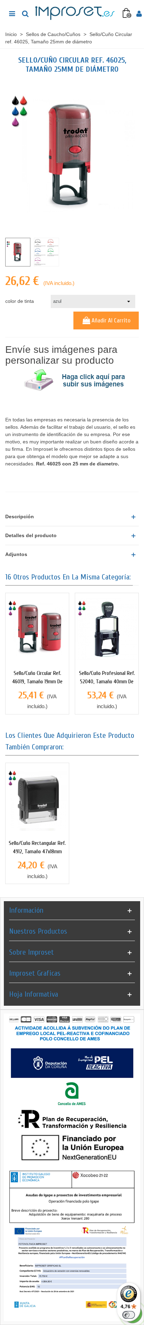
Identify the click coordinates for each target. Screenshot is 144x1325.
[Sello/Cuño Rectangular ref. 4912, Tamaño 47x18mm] (37, 799)
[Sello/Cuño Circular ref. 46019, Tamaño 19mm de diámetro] (37, 629)
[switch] (128, 1315)
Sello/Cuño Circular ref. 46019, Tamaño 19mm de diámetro (37, 681)
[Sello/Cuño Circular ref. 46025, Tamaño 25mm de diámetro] (72, 155)
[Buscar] (25, 13)
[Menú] (12, 13)
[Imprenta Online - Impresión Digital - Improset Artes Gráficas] (75, 13)
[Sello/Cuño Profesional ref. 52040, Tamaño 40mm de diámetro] (106, 629)
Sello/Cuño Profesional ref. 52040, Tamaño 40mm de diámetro (107, 681)
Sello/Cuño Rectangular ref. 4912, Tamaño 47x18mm (37, 847)
